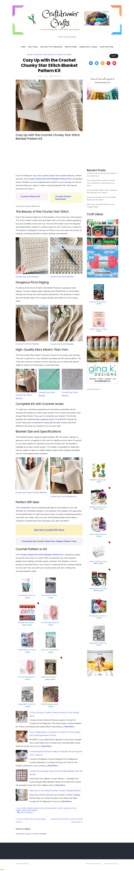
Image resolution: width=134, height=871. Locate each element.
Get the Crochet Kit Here (49, 530)
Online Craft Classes (88, 47)
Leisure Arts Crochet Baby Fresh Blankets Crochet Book (50, 650)
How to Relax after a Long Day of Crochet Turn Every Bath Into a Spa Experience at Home (101, 183)
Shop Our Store (106, 47)
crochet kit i (25, 507)
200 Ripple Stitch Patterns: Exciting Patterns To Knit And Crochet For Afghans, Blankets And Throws (27, 622)
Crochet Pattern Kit (30, 196)
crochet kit (51, 54)
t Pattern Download (63, 197)
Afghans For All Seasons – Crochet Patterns (50, 677)
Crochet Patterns (64, 54)
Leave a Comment (26, 812)
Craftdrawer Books (93, 389)
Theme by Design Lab (111, 864)
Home (23, 47)
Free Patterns (71, 47)
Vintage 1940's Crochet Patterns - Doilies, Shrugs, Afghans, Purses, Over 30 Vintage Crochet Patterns (98, 643)
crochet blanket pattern (30, 808)
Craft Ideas (33, 47)
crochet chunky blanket (48, 808)
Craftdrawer (57, 76)
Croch (58, 196)
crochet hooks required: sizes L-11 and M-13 (46, 419)
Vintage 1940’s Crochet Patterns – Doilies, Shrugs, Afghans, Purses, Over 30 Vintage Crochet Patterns (27, 704)
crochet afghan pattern (36, 54)
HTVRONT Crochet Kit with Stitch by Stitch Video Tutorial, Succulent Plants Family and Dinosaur (98, 480)
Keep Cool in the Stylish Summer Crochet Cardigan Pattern (55, 790)
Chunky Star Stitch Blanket (24, 397)
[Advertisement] (49, 157)
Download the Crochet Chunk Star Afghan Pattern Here (49, 541)
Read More (69, 726)
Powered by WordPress (93, 864)
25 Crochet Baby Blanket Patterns (50, 622)
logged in (28, 834)
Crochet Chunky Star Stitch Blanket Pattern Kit (49, 179)
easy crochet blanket (29, 810)
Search (113, 56)
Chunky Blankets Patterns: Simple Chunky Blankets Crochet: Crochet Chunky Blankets (50, 595)
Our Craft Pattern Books (51, 47)
